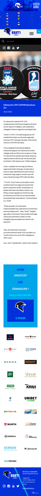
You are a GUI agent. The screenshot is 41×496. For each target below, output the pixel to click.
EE (39, 31)
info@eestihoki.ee (28, 488)
